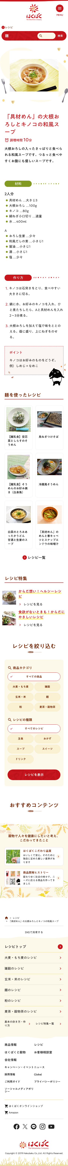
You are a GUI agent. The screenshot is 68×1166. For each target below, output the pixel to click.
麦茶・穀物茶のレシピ (21, 1011)
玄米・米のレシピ (17, 979)
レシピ (9, 27)
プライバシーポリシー (47, 1081)
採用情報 (10, 1074)
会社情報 (11, 1059)
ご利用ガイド (12, 1081)
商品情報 (11, 1044)
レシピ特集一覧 (45, 1023)
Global (38, 1074)
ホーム (6, 918)
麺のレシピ (13, 990)
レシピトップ (15, 946)
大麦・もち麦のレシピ (21, 957)
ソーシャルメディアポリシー (19, 1090)
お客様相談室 (43, 1052)
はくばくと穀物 (15, 1052)
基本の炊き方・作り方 (15, 1023)
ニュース (39, 1067)
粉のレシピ (13, 1000)
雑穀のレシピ (14, 968)
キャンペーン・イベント (19, 1067)
